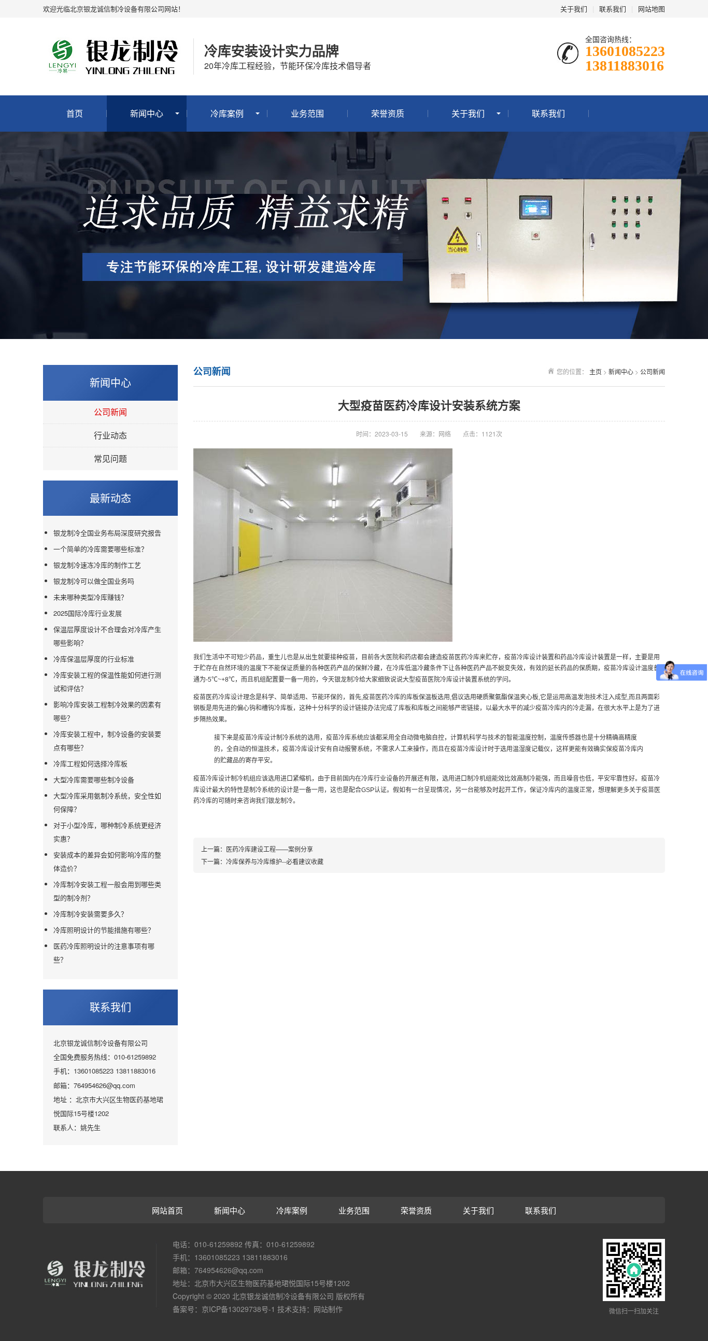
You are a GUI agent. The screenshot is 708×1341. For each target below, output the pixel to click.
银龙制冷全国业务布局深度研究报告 (107, 533)
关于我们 (573, 8)
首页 (74, 113)
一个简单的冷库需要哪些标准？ (100, 549)
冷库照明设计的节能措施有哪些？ (103, 930)
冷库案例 (227, 113)
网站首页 (167, 1210)
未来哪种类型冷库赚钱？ (90, 597)
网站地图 (651, 8)
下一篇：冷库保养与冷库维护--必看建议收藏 (262, 861)
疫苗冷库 (516, 657)
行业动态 (110, 435)
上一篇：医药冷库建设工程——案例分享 (257, 848)
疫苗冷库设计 (257, 737)
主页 (595, 371)
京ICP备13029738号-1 (238, 1309)
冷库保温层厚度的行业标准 (93, 659)
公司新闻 (110, 412)
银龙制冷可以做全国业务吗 (93, 581)
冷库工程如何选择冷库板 (90, 763)
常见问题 (110, 458)
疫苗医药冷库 (212, 697)
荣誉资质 (387, 113)
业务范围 (307, 113)
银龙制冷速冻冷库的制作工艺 (97, 565)
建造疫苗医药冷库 (454, 657)
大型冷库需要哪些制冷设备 (93, 779)
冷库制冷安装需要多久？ (90, 914)
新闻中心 (146, 113)
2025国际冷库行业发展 (87, 613)
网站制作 (328, 1309)
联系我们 (612, 8)
